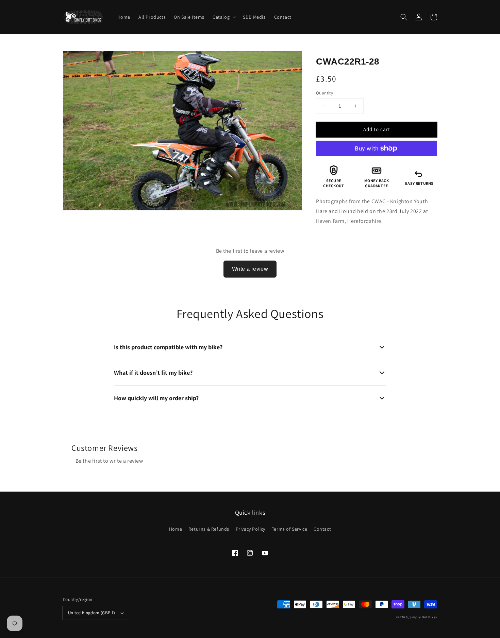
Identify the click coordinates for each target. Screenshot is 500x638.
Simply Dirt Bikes (423, 617)
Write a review (250, 269)
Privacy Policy (250, 529)
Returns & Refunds (208, 529)
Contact (322, 529)
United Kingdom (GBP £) (91, 613)
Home (175, 529)
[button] (403, 17)
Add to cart (376, 129)
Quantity (324, 93)
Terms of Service (289, 529)
